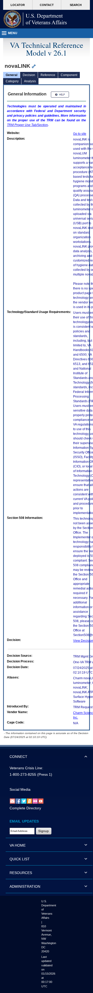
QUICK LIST (20, 859)
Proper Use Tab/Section (27, 125)
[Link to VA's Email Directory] (12, 801)
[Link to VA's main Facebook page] (18, 801)
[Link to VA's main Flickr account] (35, 801)
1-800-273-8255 (23, 774)
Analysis (30, 81)
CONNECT (18, 757)
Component (69, 75)
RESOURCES (21, 873)
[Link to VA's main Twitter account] (24, 801)
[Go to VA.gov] (35, 19)
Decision (29, 75)
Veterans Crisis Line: (26, 768)
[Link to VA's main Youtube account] (41, 801)
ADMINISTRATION (25, 886)
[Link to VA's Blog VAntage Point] (29, 801)
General (11, 75)
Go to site (79, 134)
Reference (48, 75)
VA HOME (18, 845)
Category (12, 81)
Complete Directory (25, 808)
